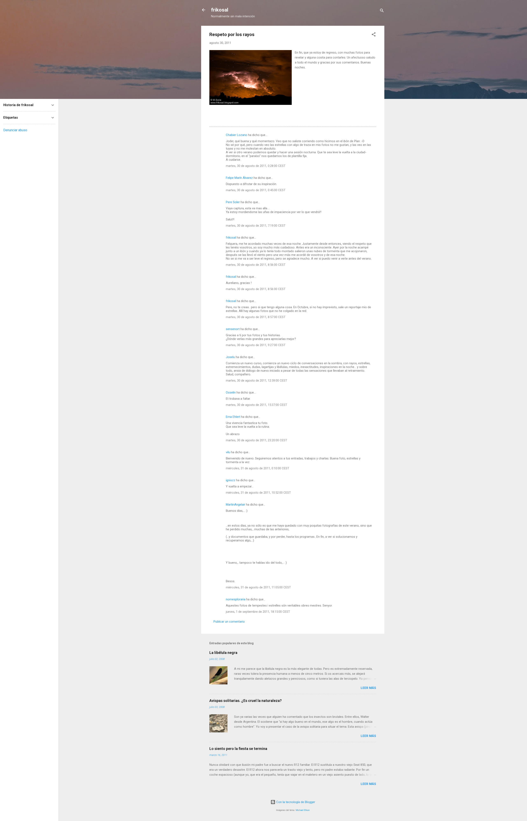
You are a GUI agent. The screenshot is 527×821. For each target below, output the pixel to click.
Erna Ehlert (233, 417)
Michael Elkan (303, 810)
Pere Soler (233, 202)
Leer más (368, 688)
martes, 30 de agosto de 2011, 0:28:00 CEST (256, 166)
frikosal (219, 10)
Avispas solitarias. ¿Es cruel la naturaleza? (245, 700)
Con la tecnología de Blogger (295, 802)
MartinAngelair (235, 504)
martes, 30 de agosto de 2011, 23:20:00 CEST (256, 440)
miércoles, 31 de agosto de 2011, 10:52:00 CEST (258, 492)
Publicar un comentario (229, 621)
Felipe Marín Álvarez (239, 178)
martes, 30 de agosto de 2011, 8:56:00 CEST (256, 265)
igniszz (230, 480)
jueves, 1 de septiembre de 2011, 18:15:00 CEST (258, 612)
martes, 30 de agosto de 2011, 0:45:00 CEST (256, 190)
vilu (228, 452)
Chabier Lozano (236, 135)
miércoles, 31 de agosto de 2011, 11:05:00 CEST (258, 587)
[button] (373, 35)
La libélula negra (223, 652)
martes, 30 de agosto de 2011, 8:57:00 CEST (256, 317)
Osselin (231, 392)
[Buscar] (381, 11)
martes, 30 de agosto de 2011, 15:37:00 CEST (256, 405)
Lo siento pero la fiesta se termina (238, 748)
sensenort (233, 329)
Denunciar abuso (15, 130)
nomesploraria (235, 599)
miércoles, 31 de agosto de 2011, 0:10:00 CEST (257, 468)
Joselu (230, 357)
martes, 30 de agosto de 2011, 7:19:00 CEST (256, 225)
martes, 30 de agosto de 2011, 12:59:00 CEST (256, 380)
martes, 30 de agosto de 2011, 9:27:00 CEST (256, 345)
